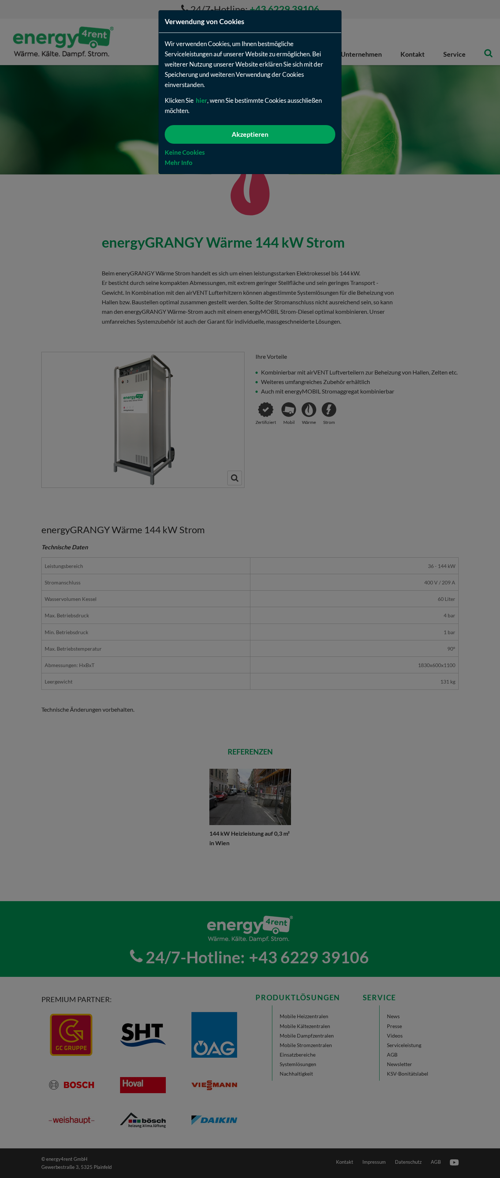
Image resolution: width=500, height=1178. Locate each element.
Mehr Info (179, 162)
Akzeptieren (250, 134)
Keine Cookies (185, 152)
